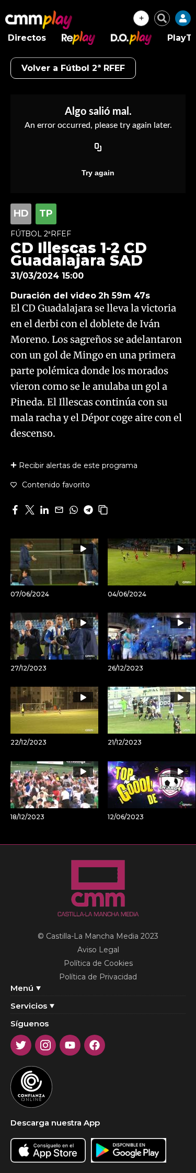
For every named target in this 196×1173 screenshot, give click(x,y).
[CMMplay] (38, 19)
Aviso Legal (98, 949)
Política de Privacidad (98, 977)
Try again (98, 173)
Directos (27, 38)
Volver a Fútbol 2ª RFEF (73, 68)
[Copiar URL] (98, 147)
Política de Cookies (98, 963)
